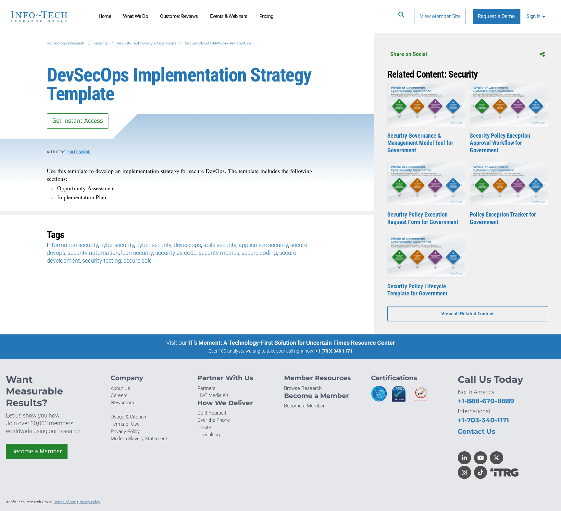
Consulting (208, 435)
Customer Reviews (179, 16)
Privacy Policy (125, 431)
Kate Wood (80, 152)
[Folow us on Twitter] (496, 458)
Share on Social (408, 54)
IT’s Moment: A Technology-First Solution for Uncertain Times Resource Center (291, 342)
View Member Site (440, 16)
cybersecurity (117, 245)
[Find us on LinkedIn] (464, 458)
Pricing (266, 16)
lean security (137, 252)
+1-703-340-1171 (483, 420)
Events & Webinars (228, 16)
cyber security (153, 245)
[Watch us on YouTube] (480, 458)
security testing (101, 260)
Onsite (204, 427)
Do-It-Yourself (211, 413)
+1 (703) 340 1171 (334, 351)
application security (263, 245)
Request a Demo (496, 16)
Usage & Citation (128, 417)
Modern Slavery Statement (139, 439)
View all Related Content (467, 314)
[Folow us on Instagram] (464, 472)
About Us (120, 388)
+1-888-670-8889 (486, 401)
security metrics (219, 252)
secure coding (259, 252)
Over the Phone (213, 420)
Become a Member (36, 451)
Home (105, 16)
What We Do (135, 16)
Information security (72, 245)
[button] (537, 16)
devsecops (187, 245)
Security (101, 43)
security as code (175, 252)
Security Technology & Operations (146, 43)
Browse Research (303, 388)
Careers (119, 395)
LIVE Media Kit (212, 395)
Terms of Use (125, 424)
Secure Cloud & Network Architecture (218, 43)
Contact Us (476, 431)
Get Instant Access (77, 121)
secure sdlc (137, 260)
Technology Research (65, 43)
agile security (219, 245)
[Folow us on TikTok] (480, 472)
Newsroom (122, 402)
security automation (93, 252)
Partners (206, 388)
